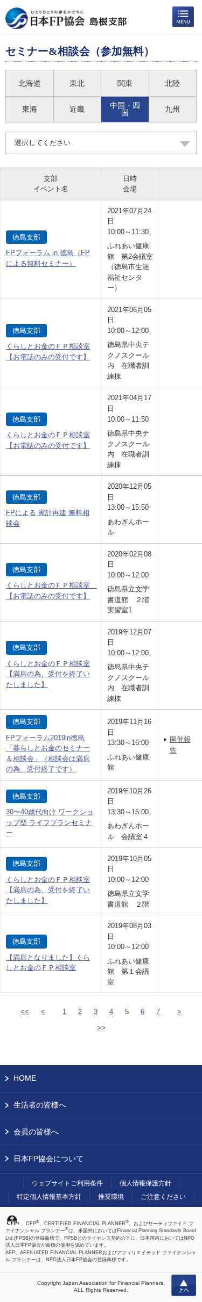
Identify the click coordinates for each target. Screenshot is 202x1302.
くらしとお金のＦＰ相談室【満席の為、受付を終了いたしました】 (48, 674)
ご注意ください (163, 1196)
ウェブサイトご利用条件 (67, 1183)
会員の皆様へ (36, 1131)
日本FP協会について (48, 1158)
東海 (29, 109)
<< (24, 1012)
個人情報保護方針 (145, 1183)
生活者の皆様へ (39, 1105)
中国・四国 (125, 109)
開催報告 (180, 744)
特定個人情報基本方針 (49, 1196)
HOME (24, 1078)
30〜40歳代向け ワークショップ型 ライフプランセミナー (49, 822)
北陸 (172, 83)
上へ (184, 1285)
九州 (172, 109)
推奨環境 (111, 1196)
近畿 (77, 109)
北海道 (29, 83)
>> (101, 1028)
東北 (77, 83)
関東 (125, 83)
